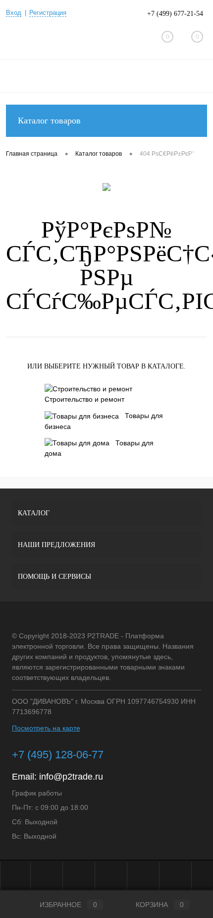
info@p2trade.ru (71, 777)
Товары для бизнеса (104, 421)
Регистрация (47, 12)
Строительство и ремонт (84, 399)
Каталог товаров (49, 120)
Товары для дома (99, 448)
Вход (13, 12)
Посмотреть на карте (46, 728)
